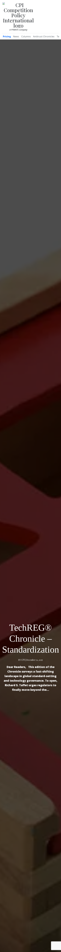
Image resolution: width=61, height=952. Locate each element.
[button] (56, 15)
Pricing (7, 36)
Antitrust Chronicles (43, 36)
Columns (26, 36)
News (16, 36)
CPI (23, 659)
